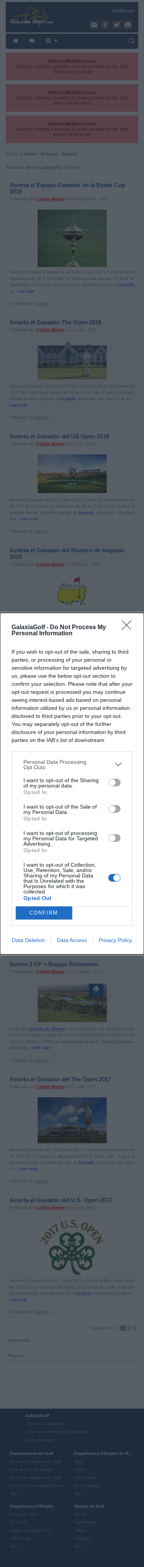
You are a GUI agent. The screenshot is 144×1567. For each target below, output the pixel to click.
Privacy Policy (115, 940)
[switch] (114, 782)
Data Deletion (28, 940)
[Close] (129, 627)
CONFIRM (44, 913)
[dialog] (72, 784)
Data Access (72, 940)
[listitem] (72, 764)
